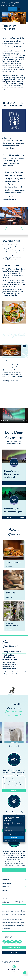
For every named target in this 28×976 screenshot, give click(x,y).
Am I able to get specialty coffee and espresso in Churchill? (12, 673)
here (6, 840)
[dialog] (14, 829)
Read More (9, 566)
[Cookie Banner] (14, 6)
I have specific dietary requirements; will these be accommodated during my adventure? (10, 665)
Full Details (7, 483)
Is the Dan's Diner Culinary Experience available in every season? (10, 657)
